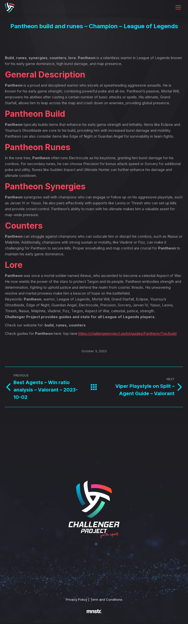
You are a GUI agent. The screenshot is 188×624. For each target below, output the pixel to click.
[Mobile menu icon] (178, 7)
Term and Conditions (106, 599)
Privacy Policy (76, 599)
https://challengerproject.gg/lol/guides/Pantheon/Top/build (127, 333)
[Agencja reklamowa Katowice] (94, 619)
